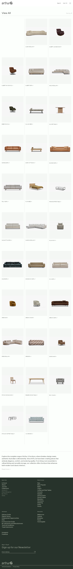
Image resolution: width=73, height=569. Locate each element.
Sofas (39, 504)
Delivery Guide (6, 514)
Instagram (5, 532)
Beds (39, 486)
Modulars (40, 499)
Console (39, 492)
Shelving (40, 503)
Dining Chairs (41, 495)
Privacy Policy (16, 566)
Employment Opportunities (10, 518)
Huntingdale (41, 522)
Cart (65, 3)
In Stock (4, 483)
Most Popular (41, 485)
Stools (39, 506)
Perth (39, 520)
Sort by (68, 13)
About (4, 485)
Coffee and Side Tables (44, 490)
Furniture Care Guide (8, 522)
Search (59, 3)
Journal (4, 486)
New (38, 483)
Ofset (3, 495)
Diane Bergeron (6, 492)
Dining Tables (41, 497)
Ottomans (40, 501)
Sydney (39, 516)
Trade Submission (7, 527)
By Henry (4, 494)
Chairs (39, 488)
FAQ (3, 520)
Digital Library (6, 516)
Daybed (39, 494)
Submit (35, 552)
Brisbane (40, 518)
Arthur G (4, 490)
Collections (5, 488)
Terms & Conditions (8, 525)
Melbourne (40, 514)
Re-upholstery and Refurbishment (12, 523)
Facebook (5, 534)
